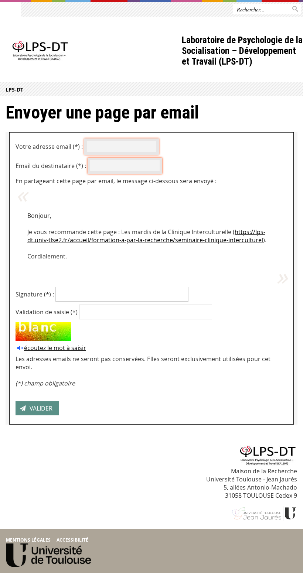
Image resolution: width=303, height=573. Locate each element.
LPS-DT (14, 89)
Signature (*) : (35, 294)
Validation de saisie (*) (47, 312)
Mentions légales (28, 540)
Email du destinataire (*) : (51, 166)
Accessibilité (72, 540)
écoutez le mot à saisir (55, 348)
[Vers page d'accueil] (91, 51)
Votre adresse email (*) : (49, 147)
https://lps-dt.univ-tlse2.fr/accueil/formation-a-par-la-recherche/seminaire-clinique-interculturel (146, 236)
